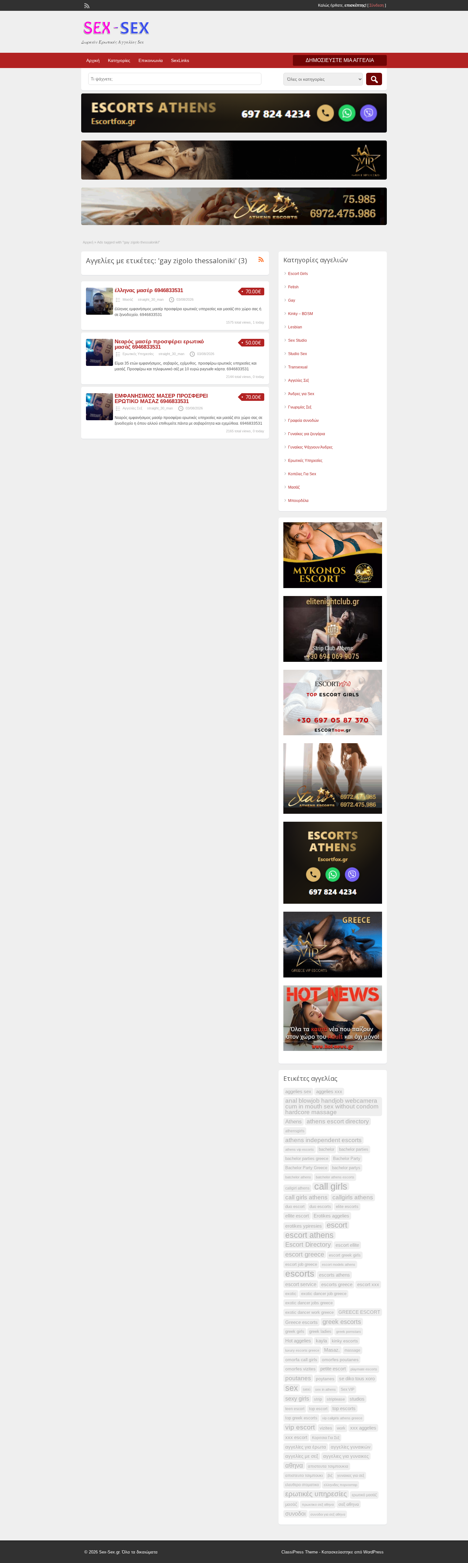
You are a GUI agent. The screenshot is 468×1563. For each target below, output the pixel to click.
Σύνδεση (376, 5)
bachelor (326, 1149)
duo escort (295, 1206)
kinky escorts (345, 1340)
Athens (293, 1122)
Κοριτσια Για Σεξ (325, 1438)
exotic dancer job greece (323, 1294)
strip (318, 1399)
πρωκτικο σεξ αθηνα (318, 1504)
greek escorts (342, 1321)
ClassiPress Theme (299, 1552)
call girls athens (306, 1197)
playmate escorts (364, 1369)
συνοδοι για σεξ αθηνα (327, 1514)
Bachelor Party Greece (306, 1168)
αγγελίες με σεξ (301, 1456)
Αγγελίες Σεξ (132, 408)
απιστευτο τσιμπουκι (304, 1475)
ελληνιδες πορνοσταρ (340, 1485)
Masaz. (332, 1350)
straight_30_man (151, 299)
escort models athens (338, 1264)
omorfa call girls (301, 1359)
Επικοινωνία (150, 60)
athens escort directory (338, 1121)
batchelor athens (298, 1177)
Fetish (293, 287)
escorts (299, 1274)
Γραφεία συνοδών (303, 420)
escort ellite (347, 1245)
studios (357, 1399)
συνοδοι (295, 1514)
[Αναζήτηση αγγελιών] (374, 79)
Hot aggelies (298, 1340)
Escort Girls (298, 273)
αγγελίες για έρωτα (305, 1447)
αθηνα (294, 1465)
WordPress (373, 1552)
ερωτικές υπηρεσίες (316, 1494)
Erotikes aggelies (331, 1215)
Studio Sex (297, 354)
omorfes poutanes (340, 1359)
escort (337, 1225)
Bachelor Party (346, 1158)
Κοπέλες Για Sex (302, 474)
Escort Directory (308, 1244)
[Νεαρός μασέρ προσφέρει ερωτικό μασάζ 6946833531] (99, 364)
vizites (326, 1427)
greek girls (294, 1331)
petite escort (333, 1368)
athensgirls (294, 1131)
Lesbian (295, 327)
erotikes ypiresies (303, 1226)
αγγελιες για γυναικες (346, 1456)
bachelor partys (346, 1168)
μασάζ (291, 1504)
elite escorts (347, 1206)
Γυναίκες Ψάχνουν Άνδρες (310, 447)
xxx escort (296, 1437)
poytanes (325, 1378)
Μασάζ (128, 299)
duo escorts (320, 1206)
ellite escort (297, 1215)
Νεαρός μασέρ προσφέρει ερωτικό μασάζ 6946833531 (159, 344)
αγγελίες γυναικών (351, 1447)
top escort (318, 1409)
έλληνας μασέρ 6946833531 (149, 290)
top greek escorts (301, 1418)
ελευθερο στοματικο (302, 1485)
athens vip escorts (299, 1149)
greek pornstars (348, 1331)
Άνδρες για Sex (301, 394)
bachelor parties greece (306, 1158)
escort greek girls (345, 1255)
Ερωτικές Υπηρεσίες (138, 354)
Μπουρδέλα (298, 500)
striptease (336, 1399)
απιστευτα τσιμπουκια (328, 1466)
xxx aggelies (363, 1427)
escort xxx (368, 1284)
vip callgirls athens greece (342, 1418)
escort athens (309, 1235)
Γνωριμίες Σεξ (299, 407)
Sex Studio (297, 340)
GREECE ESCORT (359, 1312)
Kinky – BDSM (300, 314)
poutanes (298, 1378)
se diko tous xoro (357, 1378)
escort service (300, 1284)
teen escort (294, 1409)
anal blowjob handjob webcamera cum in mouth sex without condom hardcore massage (332, 1106)
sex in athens (325, 1389)
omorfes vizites (300, 1368)
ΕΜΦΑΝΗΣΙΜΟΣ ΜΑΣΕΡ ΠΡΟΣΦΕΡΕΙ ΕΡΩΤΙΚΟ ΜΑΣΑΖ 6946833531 (161, 398)
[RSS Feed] (86, 5)
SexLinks (180, 60)
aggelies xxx (329, 1091)
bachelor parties (353, 1149)
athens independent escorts (323, 1140)
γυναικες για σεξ (350, 1475)
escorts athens (334, 1275)
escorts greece (336, 1284)
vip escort (300, 1427)
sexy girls (297, 1398)
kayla (321, 1340)
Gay (291, 300)
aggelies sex (298, 1091)
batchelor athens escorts (335, 1177)
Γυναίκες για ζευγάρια (306, 434)
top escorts (344, 1408)
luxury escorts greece (302, 1350)
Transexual (298, 367)
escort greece (304, 1254)
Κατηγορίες (119, 60)
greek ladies (320, 1331)
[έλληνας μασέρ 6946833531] (99, 313)
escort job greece (301, 1264)
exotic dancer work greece (309, 1312)
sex (291, 1388)
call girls (330, 1186)
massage (352, 1350)
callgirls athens (352, 1197)
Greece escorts (301, 1322)
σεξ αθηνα (348, 1504)
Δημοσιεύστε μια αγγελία (340, 60)
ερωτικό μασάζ (364, 1495)
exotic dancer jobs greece (309, 1303)
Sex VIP (347, 1389)
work (341, 1428)
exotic (290, 1294)
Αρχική (93, 60)
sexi (306, 1389)
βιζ (330, 1475)
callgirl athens (297, 1188)
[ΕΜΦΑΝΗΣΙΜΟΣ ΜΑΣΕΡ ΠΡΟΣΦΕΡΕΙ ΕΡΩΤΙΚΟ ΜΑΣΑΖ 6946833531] (99, 419)
